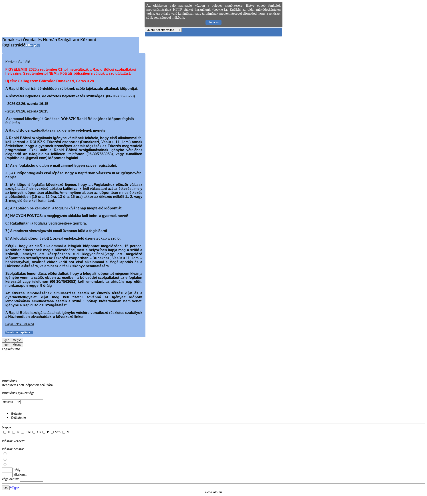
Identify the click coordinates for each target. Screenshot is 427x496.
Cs (39, 432)
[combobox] (22, 397)
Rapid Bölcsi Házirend (19, 324)
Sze (28, 432)
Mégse (14, 488)
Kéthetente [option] (18, 417)
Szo (57, 432)
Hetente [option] (16, 413)
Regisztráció (14, 45)
